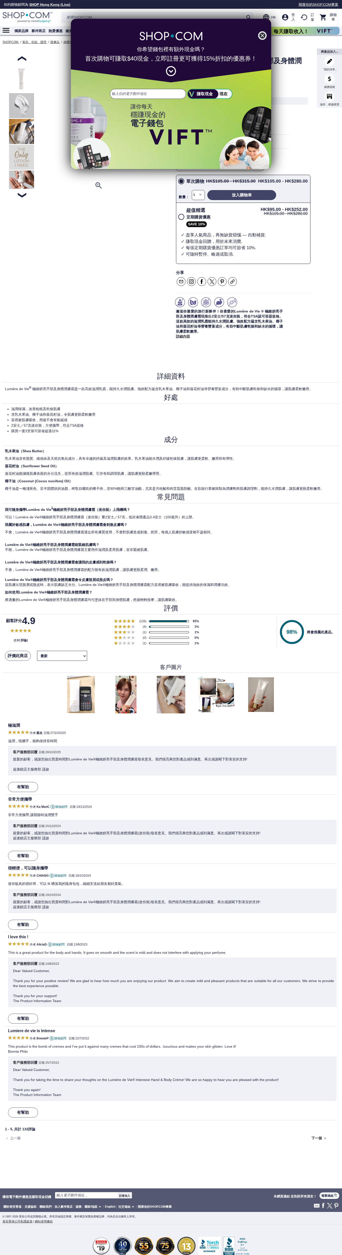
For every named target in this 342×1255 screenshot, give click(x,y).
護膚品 (55, 42)
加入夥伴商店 (64, 1206)
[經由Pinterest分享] (222, 281)
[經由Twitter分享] (212, 281)
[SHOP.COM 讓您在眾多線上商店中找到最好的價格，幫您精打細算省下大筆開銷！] (28, 17)
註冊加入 (124, 1195)
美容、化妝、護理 (34, 42)
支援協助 (31, 1206)
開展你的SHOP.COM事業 (318, 4)
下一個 (319, 1138)
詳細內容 (183, 336)
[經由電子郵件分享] (181, 281)
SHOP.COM (11, 42)
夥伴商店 (39, 31)
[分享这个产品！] (232, 281)
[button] (93, 1207)
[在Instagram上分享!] (191, 281)
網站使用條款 (44, 1221)
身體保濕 (69, 42)
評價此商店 (18, 656)
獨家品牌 (22, 31)
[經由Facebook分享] (202, 281)
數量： (184, 197)
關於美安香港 (13, 1206)
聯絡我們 (46, 1206)
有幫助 (23, 787)
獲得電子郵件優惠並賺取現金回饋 (27, 1196)
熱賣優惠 (56, 31)
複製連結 (329, 1195)
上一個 (13, 1138)
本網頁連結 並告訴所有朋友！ (295, 1196)
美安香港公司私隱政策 (18, 1221)
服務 (79, 1206)
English (110, 1206)
